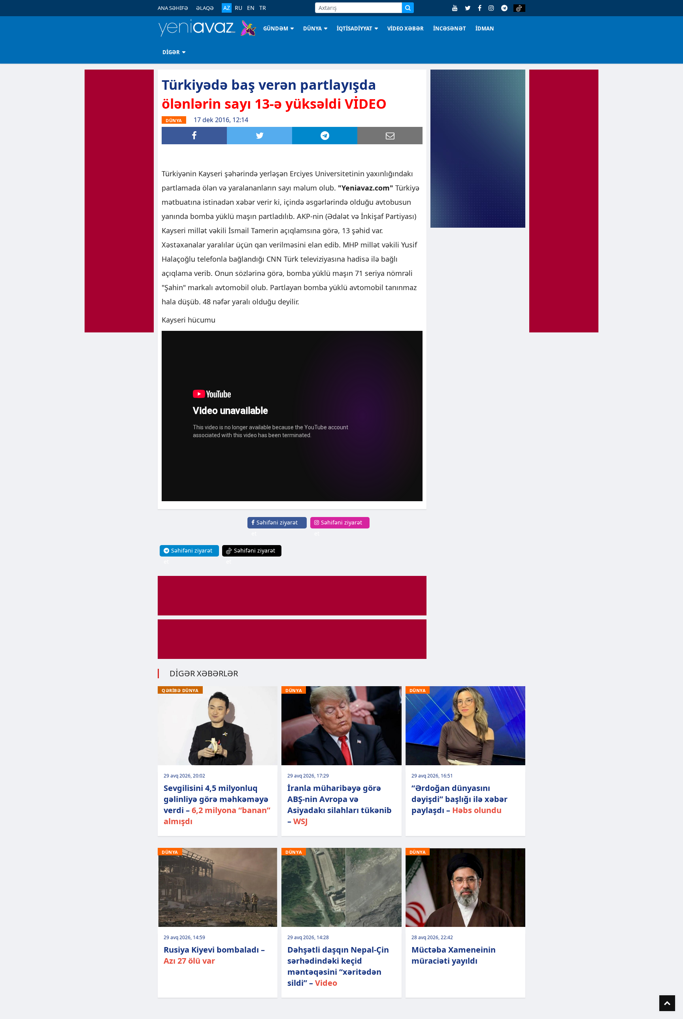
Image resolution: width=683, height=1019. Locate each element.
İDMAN (484, 28)
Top (667, 1003)
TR (262, 7)
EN (251, 7)
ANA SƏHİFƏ (173, 7)
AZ (226, 7)
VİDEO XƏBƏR (405, 28)
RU (238, 7)
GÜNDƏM (275, 28)
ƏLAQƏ (205, 7)
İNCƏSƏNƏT (449, 28)
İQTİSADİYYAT (354, 28)
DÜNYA (312, 28)
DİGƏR (171, 52)
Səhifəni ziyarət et (274, 528)
